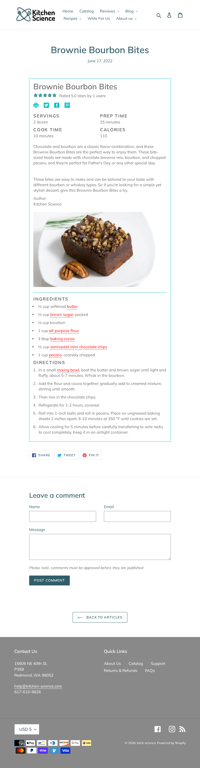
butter (72, 306)
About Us (112, 663)
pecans (55, 354)
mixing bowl (68, 369)
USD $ (25, 729)
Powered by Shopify (171, 743)
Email (109, 506)
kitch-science (146, 743)
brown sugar (61, 314)
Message (37, 529)
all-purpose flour (64, 330)
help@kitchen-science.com (38, 686)
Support (158, 663)
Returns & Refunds (120, 670)
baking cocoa (62, 338)
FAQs (150, 670)
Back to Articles (104, 617)
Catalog (136, 663)
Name (34, 506)
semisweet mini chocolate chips (78, 346)
